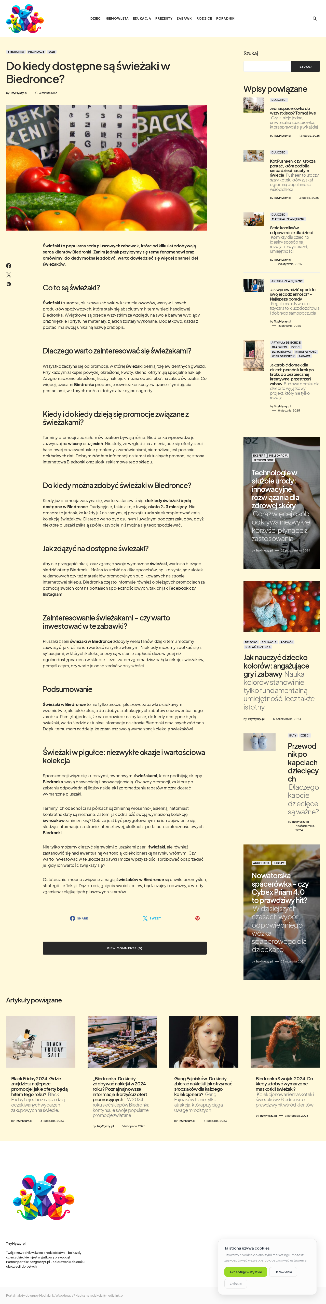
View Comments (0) (124, 948)
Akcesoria (261, 862)
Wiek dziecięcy (283, 356)
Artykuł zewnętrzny (287, 280)
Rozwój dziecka (258, 646)
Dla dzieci (279, 99)
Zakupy (279, 862)
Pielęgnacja (278, 455)
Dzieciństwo (281, 351)
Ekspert (259, 455)
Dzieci (296, 347)
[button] (315, 18)
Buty (292, 735)
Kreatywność (306, 351)
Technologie (264, 460)
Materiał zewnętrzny (288, 219)
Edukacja (269, 642)
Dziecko (251, 642)
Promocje (36, 51)
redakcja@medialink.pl (107, 1295)
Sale (51, 51)
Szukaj (250, 53)
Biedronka (16, 51)
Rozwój (287, 642)
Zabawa (305, 356)
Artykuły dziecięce (286, 342)
